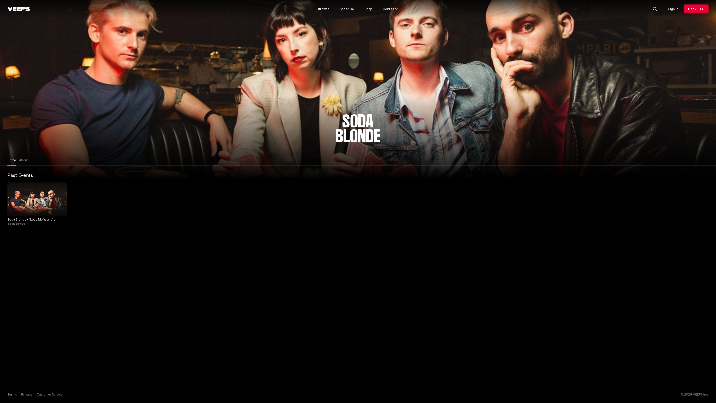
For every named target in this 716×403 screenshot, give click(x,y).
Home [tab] (11, 160)
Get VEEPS (696, 9)
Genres (388, 9)
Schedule (347, 9)
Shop (368, 9)
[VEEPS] (18, 9)
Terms (12, 394)
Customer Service (50, 394)
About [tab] (24, 160)
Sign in (673, 9)
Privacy (26, 394)
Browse (323, 9)
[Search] (654, 8)
